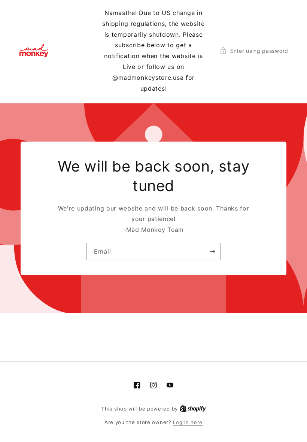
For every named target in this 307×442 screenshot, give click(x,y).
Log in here (188, 422)
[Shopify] (193, 409)
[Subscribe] (212, 251)
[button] (254, 50)
